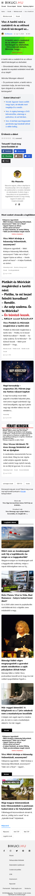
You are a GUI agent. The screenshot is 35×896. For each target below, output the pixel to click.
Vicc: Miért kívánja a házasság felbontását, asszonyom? (14, 241)
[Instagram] (10, 851)
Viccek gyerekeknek (13, 270)
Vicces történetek (24, 470)
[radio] (2, 138)
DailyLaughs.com (16, 888)
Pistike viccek (16, 348)
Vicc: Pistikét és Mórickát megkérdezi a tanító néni (16, 324)
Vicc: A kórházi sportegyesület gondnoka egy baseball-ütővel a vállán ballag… (18, 124)
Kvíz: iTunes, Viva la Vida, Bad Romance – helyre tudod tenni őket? (17, 598)
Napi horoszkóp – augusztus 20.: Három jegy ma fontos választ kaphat (16, 388)
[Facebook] (16, 204)
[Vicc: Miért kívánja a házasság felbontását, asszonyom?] (17, 226)
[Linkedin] (19, 204)
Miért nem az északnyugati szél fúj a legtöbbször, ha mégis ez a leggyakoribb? (15, 554)
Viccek (18, 16)
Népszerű (6, 831)
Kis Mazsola (8, 34)
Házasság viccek (8, 267)
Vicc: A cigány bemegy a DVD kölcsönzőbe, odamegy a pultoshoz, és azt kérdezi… (18, 114)
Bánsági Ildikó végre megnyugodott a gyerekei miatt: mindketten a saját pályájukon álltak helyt (14, 665)
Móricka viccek (7, 16)
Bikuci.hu (10, 893)
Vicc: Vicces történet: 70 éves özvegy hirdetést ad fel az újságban (16, 447)
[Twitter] (17, 851)
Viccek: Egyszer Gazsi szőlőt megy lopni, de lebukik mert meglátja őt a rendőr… (17, 105)
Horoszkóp (6, 414)
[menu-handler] (2, 2)
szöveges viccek (8, 483)
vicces (28, 483)
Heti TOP (16, 831)
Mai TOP (26, 831)
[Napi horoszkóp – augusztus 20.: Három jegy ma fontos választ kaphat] (17, 371)
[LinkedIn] (29, 851)
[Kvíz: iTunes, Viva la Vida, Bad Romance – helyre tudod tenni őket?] (17, 581)
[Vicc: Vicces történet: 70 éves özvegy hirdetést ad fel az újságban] (17, 432)
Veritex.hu (28, 888)
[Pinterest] (23, 851)
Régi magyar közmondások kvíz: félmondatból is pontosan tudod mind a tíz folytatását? (17, 805)
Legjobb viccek (7, 836)
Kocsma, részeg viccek (20, 267)
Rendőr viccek (25, 348)
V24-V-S (19, 483)
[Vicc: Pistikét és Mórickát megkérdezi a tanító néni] (17, 299)
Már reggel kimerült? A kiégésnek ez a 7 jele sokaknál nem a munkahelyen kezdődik (17, 710)
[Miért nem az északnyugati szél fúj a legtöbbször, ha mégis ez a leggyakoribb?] (17, 537)
